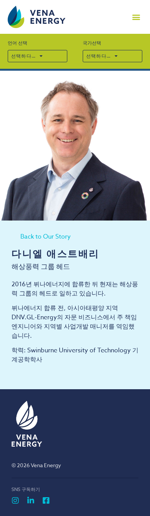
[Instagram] (15, 500)
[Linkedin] (31, 500)
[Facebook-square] (46, 500)
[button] (136, 17)
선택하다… (23, 56)
